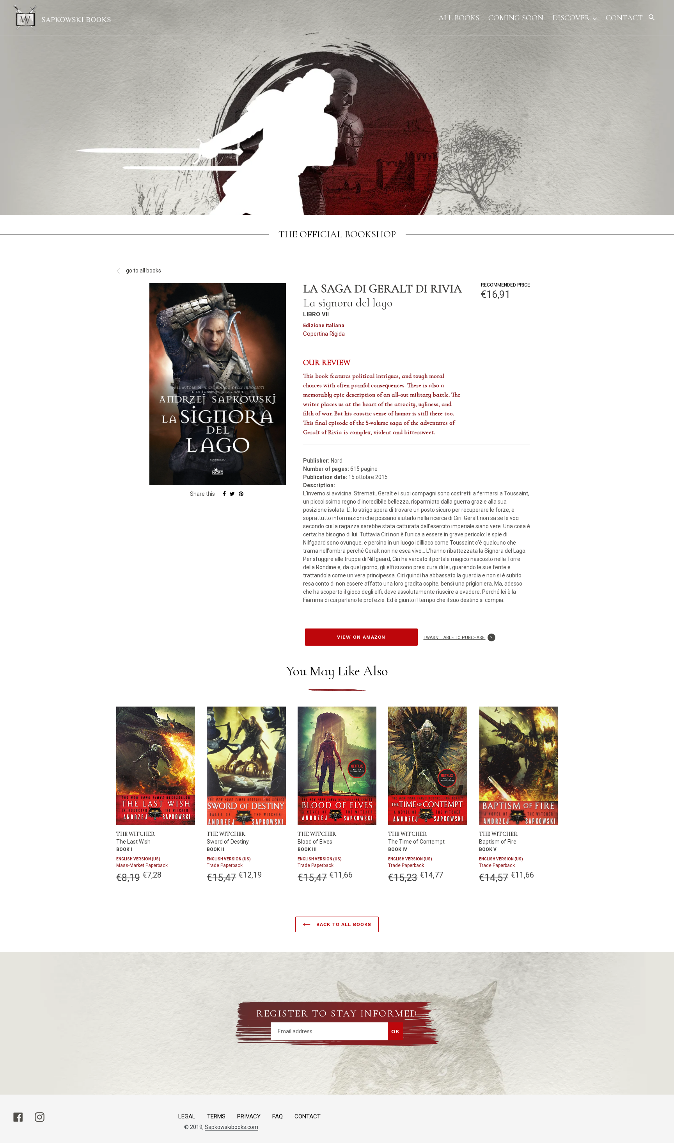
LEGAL (186, 1116)
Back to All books (342, 924)
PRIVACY (249, 1116)
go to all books (143, 270)
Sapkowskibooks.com (231, 1127)
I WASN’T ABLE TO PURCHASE (459, 637)
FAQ (277, 1116)
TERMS (216, 1116)
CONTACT (307, 1116)
